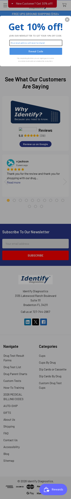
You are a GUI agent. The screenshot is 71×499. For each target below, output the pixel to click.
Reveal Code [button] (36, 51)
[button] (67, 19)
